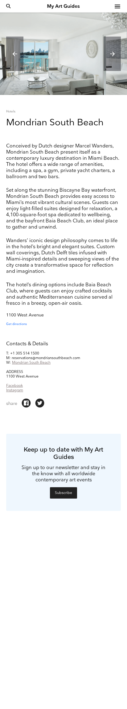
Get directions (16, 324)
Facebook (14, 385)
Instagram (14, 390)
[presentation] (14, 54)
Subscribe (63, 493)
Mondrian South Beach (31, 362)
